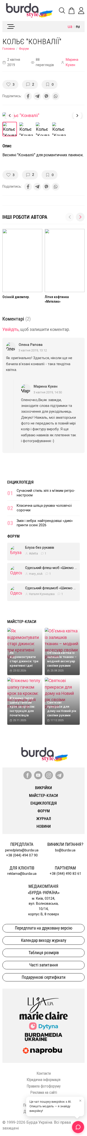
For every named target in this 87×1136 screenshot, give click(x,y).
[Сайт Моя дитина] (43, 1026)
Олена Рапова (31, 345)
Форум (24, 48)
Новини (43, 826)
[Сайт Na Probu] (43, 1050)
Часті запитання (43, 965)
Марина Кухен (72, 62)
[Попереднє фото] (9, 115)
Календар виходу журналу (43, 940)
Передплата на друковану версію (43, 928)
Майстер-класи (21, 621)
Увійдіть (10, 329)
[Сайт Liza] (43, 1001)
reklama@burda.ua (21, 874)
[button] (80, 217)
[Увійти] (81, 10)
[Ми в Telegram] (59, 775)
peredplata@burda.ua (21, 850)
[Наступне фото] (77, 115)
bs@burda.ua (65, 850)
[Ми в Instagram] (49, 775)
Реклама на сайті (43, 1092)
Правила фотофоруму (44, 1086)
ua (70, 26)
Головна (8, 48)
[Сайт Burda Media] (43, 1036)
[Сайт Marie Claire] (43, 1016)
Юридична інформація (43, 1079)
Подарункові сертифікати (43, 977)
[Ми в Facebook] (27, 775)
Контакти (43, 1073)
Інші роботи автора (24, 217)
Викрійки (43, 788)
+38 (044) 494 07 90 (22, 855)
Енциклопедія (20, 482)
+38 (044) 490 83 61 (65, 874)
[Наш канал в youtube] (38, 775)
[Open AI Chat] (78, 1127)
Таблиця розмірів (44, 952)
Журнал (43, 818)
